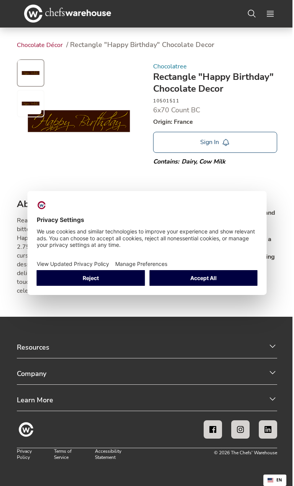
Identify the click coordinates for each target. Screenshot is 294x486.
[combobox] (274, 480)
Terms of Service (63, 454)
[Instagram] (240, 429)
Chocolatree (170, 66)
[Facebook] (213, 429)
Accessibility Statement (108, 454)
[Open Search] (252, 14)
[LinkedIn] (268, 429)
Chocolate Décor (40, 45)
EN (279, 480)
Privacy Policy (24, 454)
